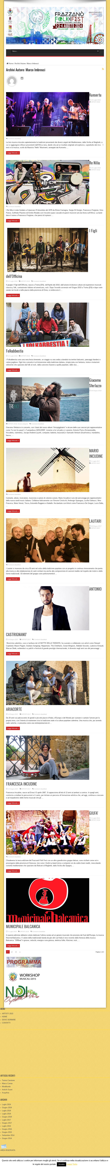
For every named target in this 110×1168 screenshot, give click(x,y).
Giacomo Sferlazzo (95, 382)
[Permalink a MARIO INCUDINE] (47, 491)
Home (11, 64)
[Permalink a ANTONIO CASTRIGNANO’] (47, 630)
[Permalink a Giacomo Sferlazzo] (47, 421)
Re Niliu (94, 162)
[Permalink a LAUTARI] (47, 562)
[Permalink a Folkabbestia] (47, 346)
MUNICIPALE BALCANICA (23, 926)
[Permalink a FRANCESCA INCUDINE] (47, 779)
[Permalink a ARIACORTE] (47, 704)
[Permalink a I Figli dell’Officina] (47, 271)
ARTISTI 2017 (95, 463)
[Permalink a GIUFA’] (47, 854)
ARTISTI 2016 (95, 820)
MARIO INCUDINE (96, 453)
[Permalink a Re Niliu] (47, 204)
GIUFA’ (93, 813)
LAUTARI (95, 521)
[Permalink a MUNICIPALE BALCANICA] (47, 922)
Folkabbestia (14, 351)
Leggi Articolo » (13, 153)
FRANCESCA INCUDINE (21, 784)
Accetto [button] (61, 1164)
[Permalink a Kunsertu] (47, 136)
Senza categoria (23, 424)
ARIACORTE (14, 709)
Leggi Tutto (72, 1164)
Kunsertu (95, 95)
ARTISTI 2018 (95, 102)
